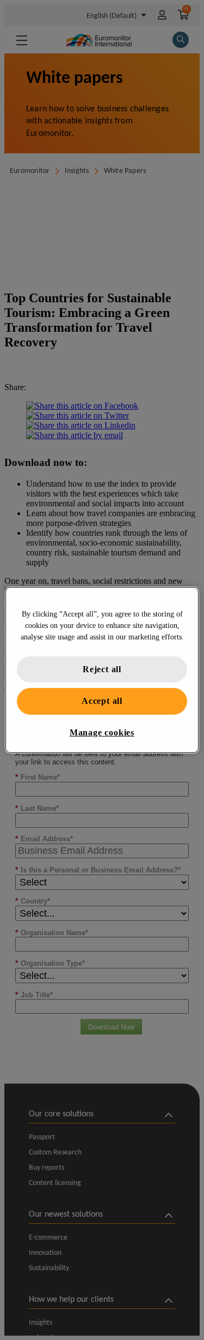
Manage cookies (102, 732)
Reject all (102, 669)
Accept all (102, 700)
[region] (102, 670)
